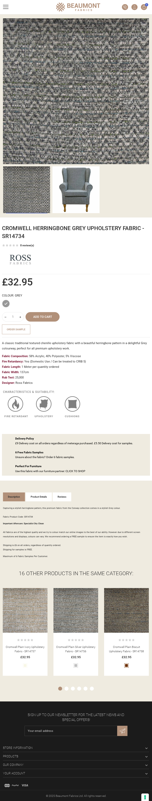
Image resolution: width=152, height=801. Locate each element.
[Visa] (24, 785)
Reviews (62, 496)
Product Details (39, 496)
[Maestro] (7, 785)
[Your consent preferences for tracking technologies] (145, 797)
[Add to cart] (20, 592)
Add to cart (42, 317)
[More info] (30, 592)
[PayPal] (15, 785)
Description (14, 496)
